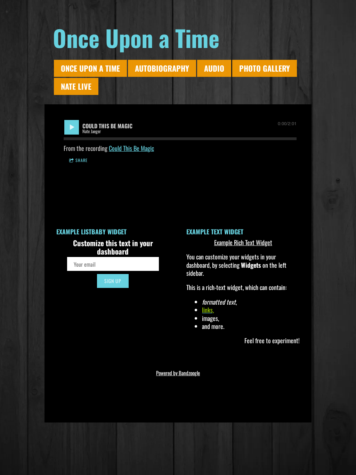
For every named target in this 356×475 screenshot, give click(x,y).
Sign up (112, 280)
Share (81, 160)
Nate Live (76, 86)
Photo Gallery (264, 68)
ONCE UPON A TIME (90, 68)
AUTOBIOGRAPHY (162, 68)
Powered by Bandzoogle (178, 373)
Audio (214, 68)
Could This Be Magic (131, 148)
